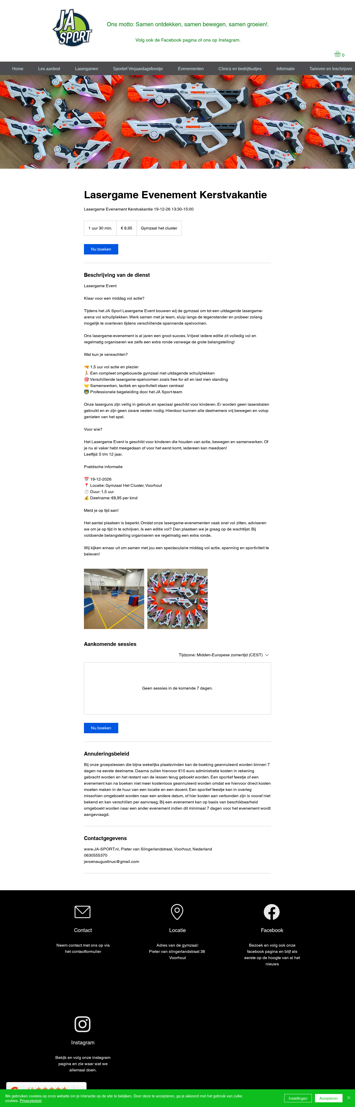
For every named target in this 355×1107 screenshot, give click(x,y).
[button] (341, 54)
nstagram (229, 40)
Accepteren (328, 1098)
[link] (101, 249)
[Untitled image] (114, 599)
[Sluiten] (349, 1098)
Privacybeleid (31, 1100)
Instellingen (298, 1098)
